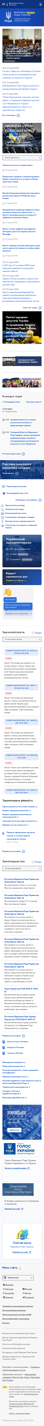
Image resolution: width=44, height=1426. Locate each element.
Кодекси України (15, 1048)
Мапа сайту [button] (10, 1267)
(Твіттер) (9, 1289)
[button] (7, 45)
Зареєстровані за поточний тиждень (19, 807)
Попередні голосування (26, 500)
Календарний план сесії (17, 493)
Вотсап (27, 1293)
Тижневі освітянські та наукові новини (17, 165)
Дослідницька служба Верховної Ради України (19, 1352)
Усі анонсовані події (11, 454)
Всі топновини (8, 115)
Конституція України (17, 1042)
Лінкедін (9, 1298)
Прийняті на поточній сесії (14, 825)
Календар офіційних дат (13, 1098)
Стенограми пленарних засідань (19, 517)
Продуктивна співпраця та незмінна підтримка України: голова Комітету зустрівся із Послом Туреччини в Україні (20, 179)
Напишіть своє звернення (17, 614)
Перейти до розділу (11, 851)
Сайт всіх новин (30, 308)
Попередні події (12, 402)
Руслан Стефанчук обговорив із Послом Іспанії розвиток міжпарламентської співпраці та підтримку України (21, 74)
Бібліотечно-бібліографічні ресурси (16, 1344)
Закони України (15, 1053)
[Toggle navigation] (3, 4)
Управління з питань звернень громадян (17, 1306)
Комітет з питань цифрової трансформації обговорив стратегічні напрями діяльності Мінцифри (19, 231)
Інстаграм (9, 1293)
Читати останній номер (16, 1168)
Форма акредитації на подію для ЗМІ (16, 1315)
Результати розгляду (14, 509)
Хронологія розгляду (15, 505)
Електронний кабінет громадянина (15, 1319)
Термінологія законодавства (15, 1087)
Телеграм (29, 1298)
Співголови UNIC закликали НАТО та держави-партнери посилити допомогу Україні (21, 56)
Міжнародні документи (13, 1062)
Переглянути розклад (16, 486)
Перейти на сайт (13, 1209)
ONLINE (31, 12)
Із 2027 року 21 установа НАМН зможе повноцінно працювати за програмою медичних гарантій (18, 268)
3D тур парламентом (20, 549)
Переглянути (8, 473)
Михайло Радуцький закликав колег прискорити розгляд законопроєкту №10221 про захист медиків (21, 195)
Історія (13, 554)
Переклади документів (13, 1066)
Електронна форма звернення (14, 1310)
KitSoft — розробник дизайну (19, 1414)
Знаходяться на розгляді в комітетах (19, 821)
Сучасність (15, 559)
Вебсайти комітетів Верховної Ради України (18, 1334)
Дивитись (14, 1130)
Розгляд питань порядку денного (20, 521)
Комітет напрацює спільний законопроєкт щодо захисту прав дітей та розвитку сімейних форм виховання (21, 248)
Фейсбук (9, 1285)
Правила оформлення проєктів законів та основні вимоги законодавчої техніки (21, 836)
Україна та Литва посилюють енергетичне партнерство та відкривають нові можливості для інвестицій (21, 282)
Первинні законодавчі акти (14, 1077)
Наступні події (33, 402)
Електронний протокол (16, 513)
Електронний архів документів (13, 1348)
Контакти (6, 1323)
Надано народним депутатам (15, 811)
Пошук (38, 633)
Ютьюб (28, 1289)
